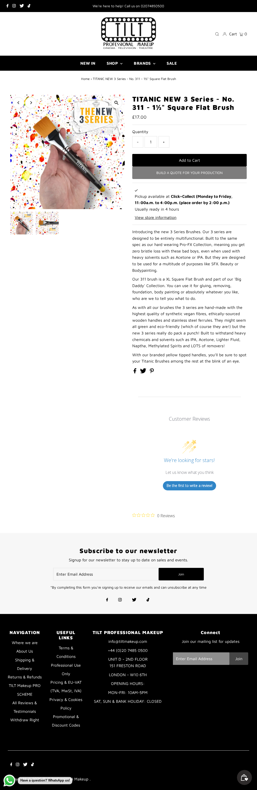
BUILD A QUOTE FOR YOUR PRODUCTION (189, 172)
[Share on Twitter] (144, 372)
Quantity (140, 131)
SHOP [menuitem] (113, 63)
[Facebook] (7, 6)
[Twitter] (21, 6)
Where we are (25, 642)
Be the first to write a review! (189, 485)
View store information (155, 217)
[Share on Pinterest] (152, 372)
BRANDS (143, 63)
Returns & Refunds (25, 677)
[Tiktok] (29, 6)
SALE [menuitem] (172, 63)
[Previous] (18, 102)
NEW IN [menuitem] (87, 63)
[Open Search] (217, 33)
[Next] (30, 102)
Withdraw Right (24, 720)
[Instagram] (14, 6)
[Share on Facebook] (136, 372)
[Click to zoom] (116, 103)
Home (85, 79)
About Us (24, 651)
